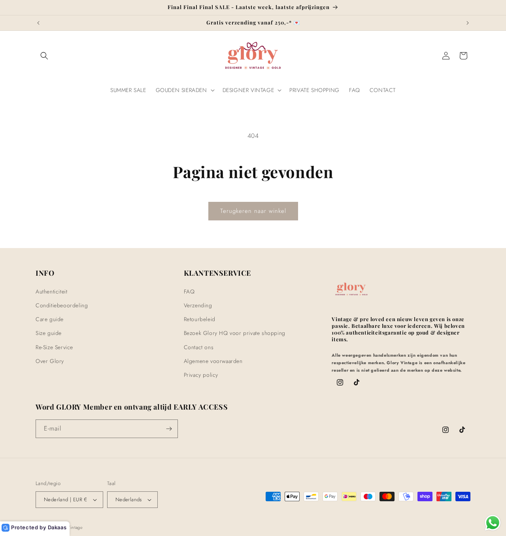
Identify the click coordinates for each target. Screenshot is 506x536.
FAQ (189, 291)
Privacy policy (201, 374)
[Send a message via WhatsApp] (492, 522)
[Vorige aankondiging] (38, 22)
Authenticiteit (51, 291)
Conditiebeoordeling (62, 305)
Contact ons (199, 347)
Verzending (198, 305)
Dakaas (57, 527)
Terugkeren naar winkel (253, 211)
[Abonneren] (168, 428)
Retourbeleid (199, 319)
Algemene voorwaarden (213, 361)
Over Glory (50, 361)
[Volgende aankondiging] (467, 22)
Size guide (49, 333)
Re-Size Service (54, 347)
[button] (44, 55)
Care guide (50, 319)
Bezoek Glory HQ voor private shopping (234, 333)
